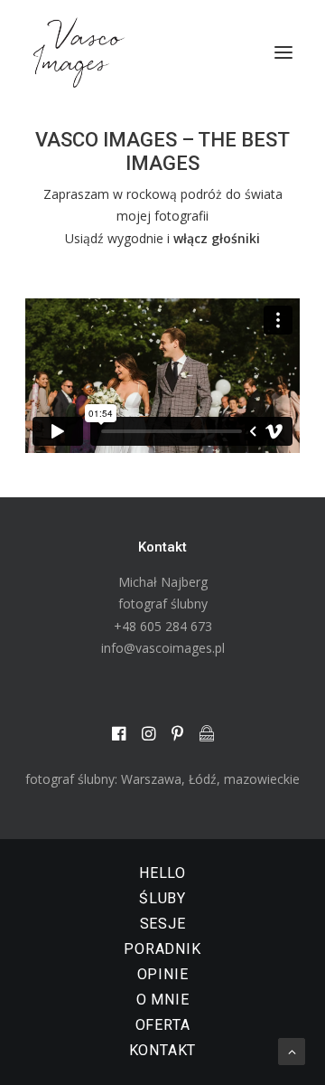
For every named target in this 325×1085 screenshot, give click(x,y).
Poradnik (162, 949)
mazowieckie (262, 779)
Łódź (203, 779)
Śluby (162, 898)
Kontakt (163, 1050)
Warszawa (151, 779)
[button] (283, 52)
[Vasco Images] (78, 52)
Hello (162, 873)
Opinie (163, 974)
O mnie (163, 999)
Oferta (162, 1024)
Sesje (163, 923)
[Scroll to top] (291, 1050)
